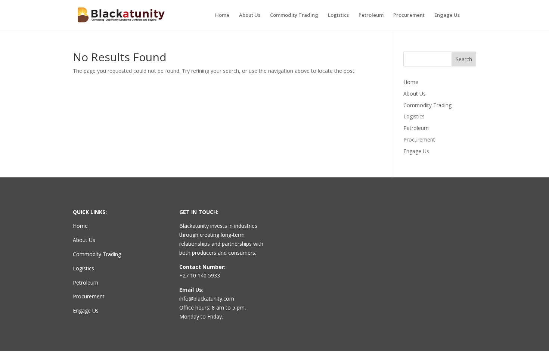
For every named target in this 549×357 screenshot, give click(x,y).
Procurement (409, 15)
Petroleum (371, 15)
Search (464, 59)
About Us (249, 15)
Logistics (338, 15)
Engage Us (447, 15)
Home (222, 15)
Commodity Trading (294, 15)
